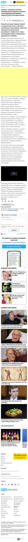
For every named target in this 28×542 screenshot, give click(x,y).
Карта (2, 465)
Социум (15, 507)
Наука (2, 509)
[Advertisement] (14, 82)
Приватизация (4, 505)
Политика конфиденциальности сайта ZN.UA (9, 537)
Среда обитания (4, 513)
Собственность (17, 515)
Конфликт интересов (18, 501)
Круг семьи (16, 511)
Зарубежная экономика (19, 499)
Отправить (14, 230)
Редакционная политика (6, 463)
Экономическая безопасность (17, 503)
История (16, 509)
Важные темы (4, 5)
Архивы (2, 456)
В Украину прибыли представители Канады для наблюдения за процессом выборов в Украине (10, 444)
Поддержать (21, 2)
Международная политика (7, 499)
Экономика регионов (5, 507)
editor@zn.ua (21, 478)
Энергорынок (4, 503)
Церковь (3, 515)
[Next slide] (26, 5)
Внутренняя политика (6, 496)
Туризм (15, 513)
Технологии (3, 511)
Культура (3, 517)
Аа (14, 2)
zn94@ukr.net (17, 476)
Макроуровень (4, 501)
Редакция (3, 458)
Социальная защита (18, 496)
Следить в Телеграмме (15, 246)
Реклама (3, 460)
